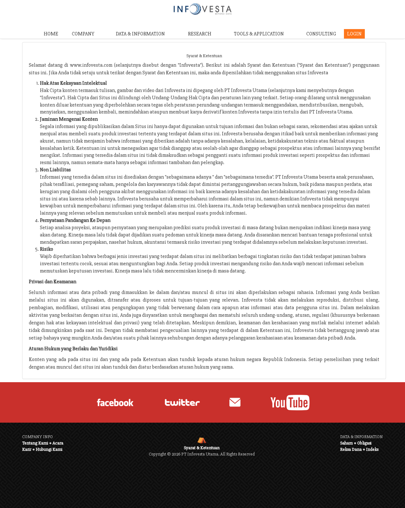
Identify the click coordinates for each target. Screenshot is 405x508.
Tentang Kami (35, 443)
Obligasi (364, 443)
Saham (346, 443)
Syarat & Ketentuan (202, 447)
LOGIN (354, 34)
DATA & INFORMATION (140, 34)
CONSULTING (321, 34)
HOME (51, 34)
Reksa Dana (351, 449)
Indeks (372, 449)
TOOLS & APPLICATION (259, 34)
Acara (58, 443)
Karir (26, 449)
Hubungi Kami (49, 449)
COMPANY (83, 34)
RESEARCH (199, 34)
